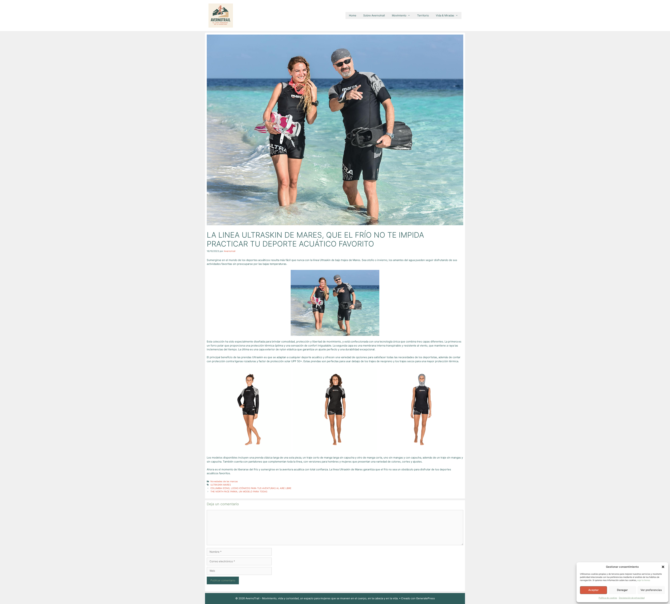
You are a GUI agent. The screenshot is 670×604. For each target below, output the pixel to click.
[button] (663, 567)
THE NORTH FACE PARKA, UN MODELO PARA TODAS (238, 491)
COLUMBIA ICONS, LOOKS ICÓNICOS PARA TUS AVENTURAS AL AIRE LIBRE (250, 488)
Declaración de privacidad (632, 597)
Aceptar (593, 590)
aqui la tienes (643, 580)
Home (352, 15)
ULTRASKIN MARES (220, 484)
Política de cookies (608, 597)
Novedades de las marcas (224, 481)
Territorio (423, 15)
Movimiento (399, 15)
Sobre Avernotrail (374, 15)
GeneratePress (425, 598)
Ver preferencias (651, 590)
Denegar (622, 590)
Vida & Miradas (445, 15)
